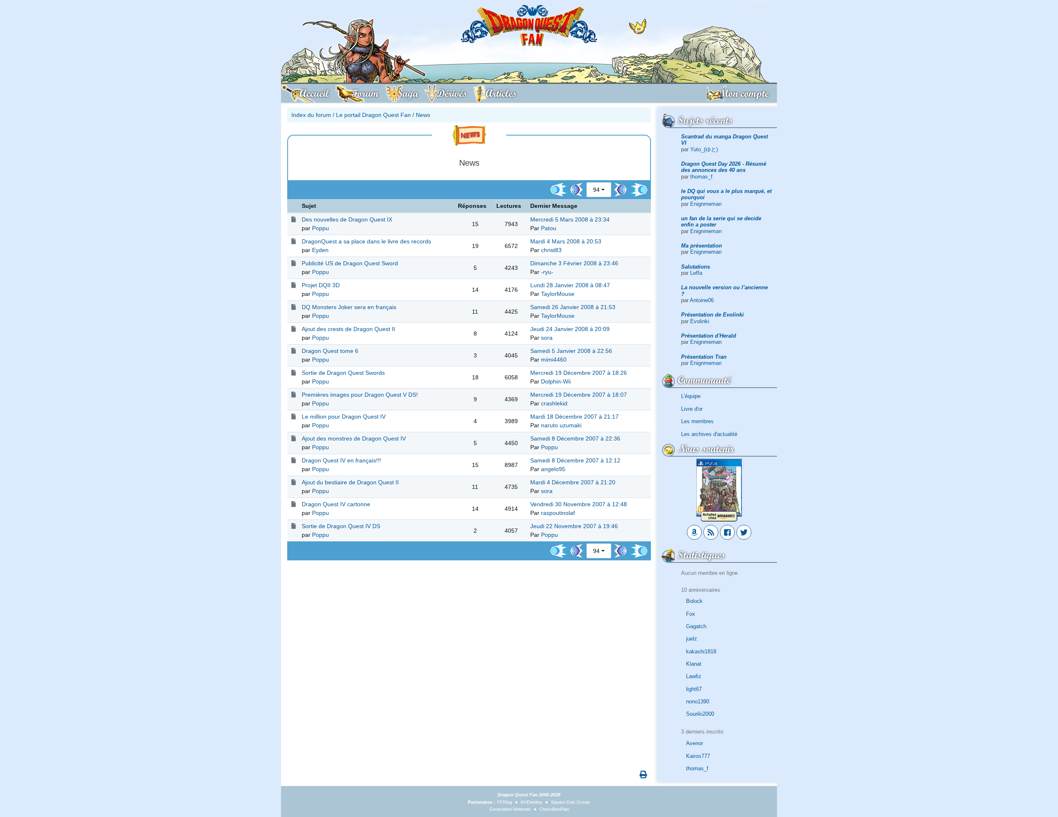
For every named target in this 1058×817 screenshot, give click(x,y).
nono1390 (697, 701)
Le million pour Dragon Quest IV (344, 416)
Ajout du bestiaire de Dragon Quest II (350, 482)
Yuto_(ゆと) (704, 149)
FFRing (504, 802)
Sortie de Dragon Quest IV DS (341, 526)
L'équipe (691, 396)
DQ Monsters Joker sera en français (349, 307)
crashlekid (554, 403)
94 (596, 189)
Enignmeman (706, 204)
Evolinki (699, 321)
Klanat (693, 664)
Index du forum (311, 115)
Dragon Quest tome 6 (330, 351)
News (423, 115)
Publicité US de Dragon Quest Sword (350, 263)
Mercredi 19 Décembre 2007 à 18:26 (578, 372)
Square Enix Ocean (570, 802)
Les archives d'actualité (709, 434)
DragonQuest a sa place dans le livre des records (366, 241)
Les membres (697, 421)
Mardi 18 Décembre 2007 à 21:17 (574, 416)
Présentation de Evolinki (712, 315)
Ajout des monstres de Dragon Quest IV (354, 438)
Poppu (320, 228)
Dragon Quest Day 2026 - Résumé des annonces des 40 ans (723, 167)
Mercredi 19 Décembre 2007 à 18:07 (578, 394)
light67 (694, 689)
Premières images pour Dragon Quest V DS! (360, 394)
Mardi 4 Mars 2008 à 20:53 (565, 241)
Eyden (320, 250)
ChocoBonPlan (554, 809)
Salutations (695, 267)
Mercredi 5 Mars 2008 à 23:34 (570, 219)
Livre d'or (692, 409)
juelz (691, 639)
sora (547, 337)
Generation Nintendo (510, 809)
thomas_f (701, 177)
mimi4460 (554, 359)
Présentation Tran (704, 357)
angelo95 (553, 469)
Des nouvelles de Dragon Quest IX (347, 219)
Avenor (694, 743)
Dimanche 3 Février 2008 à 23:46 (574, 263)
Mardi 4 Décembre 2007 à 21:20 (572, 482)
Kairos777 (698, 756)
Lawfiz (693, 676)
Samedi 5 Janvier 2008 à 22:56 (571, 351)
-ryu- (547, 272)
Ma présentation (701, 246)
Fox (690, 614)
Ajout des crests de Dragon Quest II (348, 329)
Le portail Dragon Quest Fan (373, 115)
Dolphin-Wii (556, 381)
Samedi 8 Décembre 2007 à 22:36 (575, 438)
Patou (548, 228)
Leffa (696, 273)
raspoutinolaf (558, 513)
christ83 (551, 250)
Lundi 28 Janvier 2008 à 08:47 (570, 285)
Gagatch (696, 626)
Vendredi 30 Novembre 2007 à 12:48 (578, 504)
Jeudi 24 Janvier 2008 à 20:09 (570, 329)
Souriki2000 (700, 714)
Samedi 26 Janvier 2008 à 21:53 (572, 307)
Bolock (694, 601)
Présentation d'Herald (708, 336)
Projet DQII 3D (321, 285)
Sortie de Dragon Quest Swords (343, 372)
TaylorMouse (557, 294)
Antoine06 (702, 300)
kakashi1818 (701, 651)
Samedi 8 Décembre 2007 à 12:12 (575, 460)
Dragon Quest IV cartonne (336, 504)
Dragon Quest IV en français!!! (341, 460)
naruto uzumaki (561, 425)
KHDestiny (531, 802)
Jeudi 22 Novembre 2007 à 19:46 (574, 526)
